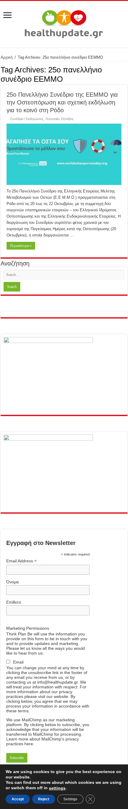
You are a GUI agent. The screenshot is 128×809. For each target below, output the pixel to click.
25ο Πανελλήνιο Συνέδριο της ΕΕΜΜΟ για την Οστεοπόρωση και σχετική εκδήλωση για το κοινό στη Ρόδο (62, 102)
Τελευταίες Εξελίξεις (59, 119)
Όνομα (12, 581)
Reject (43, 799)
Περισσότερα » (21, 246)
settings (57, 788)
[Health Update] (64, 23)
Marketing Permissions (27, 628)
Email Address (21, 561)
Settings (70, 799)
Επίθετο (13, 602)
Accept (18, 799)
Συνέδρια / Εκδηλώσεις (26, 119)
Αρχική (7, 57)
